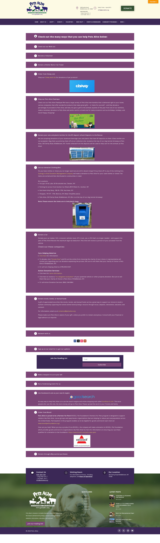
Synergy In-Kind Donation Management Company (55, 173)
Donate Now (56, 259)
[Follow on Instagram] (81, 341)
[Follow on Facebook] (75, 341)
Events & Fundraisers (94, 22)
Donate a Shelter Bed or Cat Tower (51, 65)
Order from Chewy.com (46, 74)
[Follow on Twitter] (124, 530)
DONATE (128, 8)
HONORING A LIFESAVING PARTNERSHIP (123, 496)
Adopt (52, 22)
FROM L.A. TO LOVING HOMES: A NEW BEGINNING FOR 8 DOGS (125, 505)
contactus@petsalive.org (67, 311)
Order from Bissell (44, 412)
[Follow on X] (78, 341)
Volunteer (69, 22)
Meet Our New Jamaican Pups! (125, 513)
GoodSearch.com (108, 401)
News (122, 22)
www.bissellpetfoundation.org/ (49, 423)
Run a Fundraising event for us (49, 384)
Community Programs (109, 22)
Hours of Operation (85, 476)
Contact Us (87, 509)
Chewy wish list (50, 77)
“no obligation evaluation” (64, 277)
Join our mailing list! (35, 524)
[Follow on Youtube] (85, 341)
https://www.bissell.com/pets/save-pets (82, 432)
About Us (43, 22)
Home (36, 22)
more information (55, 273)
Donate (59, 22)
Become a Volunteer (45, 56)
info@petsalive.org (103, 10)
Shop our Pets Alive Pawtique (49, 99)
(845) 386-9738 (41, 475)
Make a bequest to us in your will (50, 375)
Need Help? (79, 22)
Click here (43, 256)
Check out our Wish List (46, 47)
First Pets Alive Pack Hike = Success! (124, 520)
